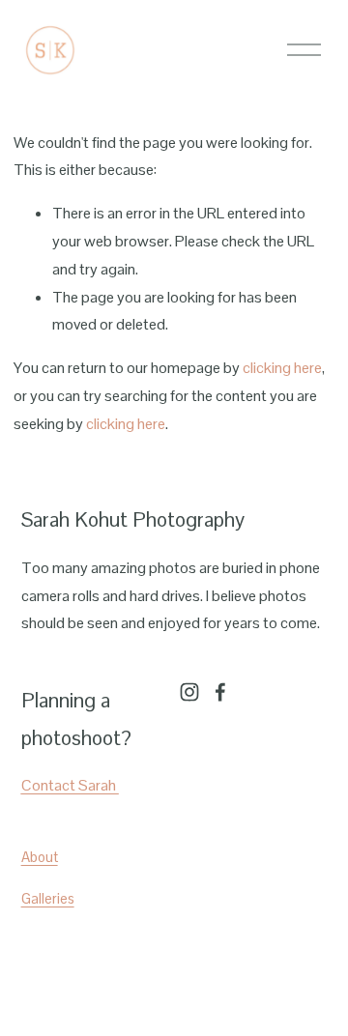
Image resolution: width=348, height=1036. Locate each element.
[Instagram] (189, 692)
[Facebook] (220, 692)
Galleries (47, 898)
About (39, 857)
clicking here (282, 368)
